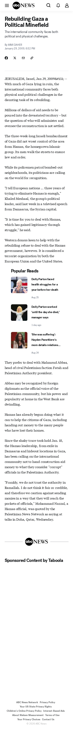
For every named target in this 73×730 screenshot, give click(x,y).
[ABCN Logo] (23, 5)
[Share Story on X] (15, 58)
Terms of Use (52, 715)
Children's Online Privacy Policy (24, 711)
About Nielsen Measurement (28, 715)
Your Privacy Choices (28, 719)
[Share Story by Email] (23, 58)
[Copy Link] (32, 58)
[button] (7, 5)
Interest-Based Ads (54, 711)
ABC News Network (27, 702)
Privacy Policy (47, 702)
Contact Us (48, 719)
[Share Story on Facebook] (6, 58)
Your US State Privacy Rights (36, 706)
